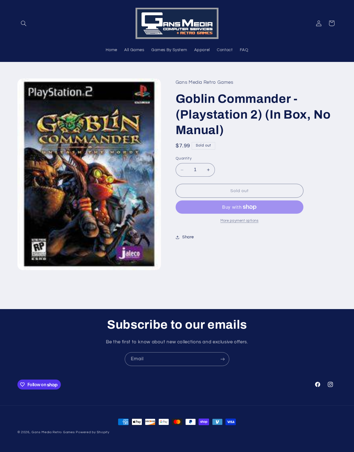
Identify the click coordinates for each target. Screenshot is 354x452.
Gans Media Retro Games (53, 432)
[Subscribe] (222, 359)
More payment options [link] (239, 221)
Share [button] (188, 237)
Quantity (184, 159)
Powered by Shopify (92, 432)
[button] (23, 23)
